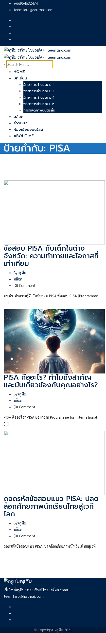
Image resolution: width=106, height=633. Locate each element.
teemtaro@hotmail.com (33, 9)
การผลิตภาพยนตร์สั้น (39, 110)
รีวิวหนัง (21, 123)
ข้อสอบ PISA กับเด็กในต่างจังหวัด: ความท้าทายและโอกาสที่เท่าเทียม (51, 256)
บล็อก (18, 116)
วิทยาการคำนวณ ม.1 (38, 84)
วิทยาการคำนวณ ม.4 (39, 97)
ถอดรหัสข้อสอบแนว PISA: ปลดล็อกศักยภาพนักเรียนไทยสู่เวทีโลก (51, 506)
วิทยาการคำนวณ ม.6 (38, 104)
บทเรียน (20, 78)
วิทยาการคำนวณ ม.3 (38, 91)
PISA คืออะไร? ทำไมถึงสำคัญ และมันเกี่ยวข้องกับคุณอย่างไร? (51, 381)
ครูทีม (22, 272)
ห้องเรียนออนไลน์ (28, 129)
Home (19, 71)
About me (24, 136)
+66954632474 (26, 3)
